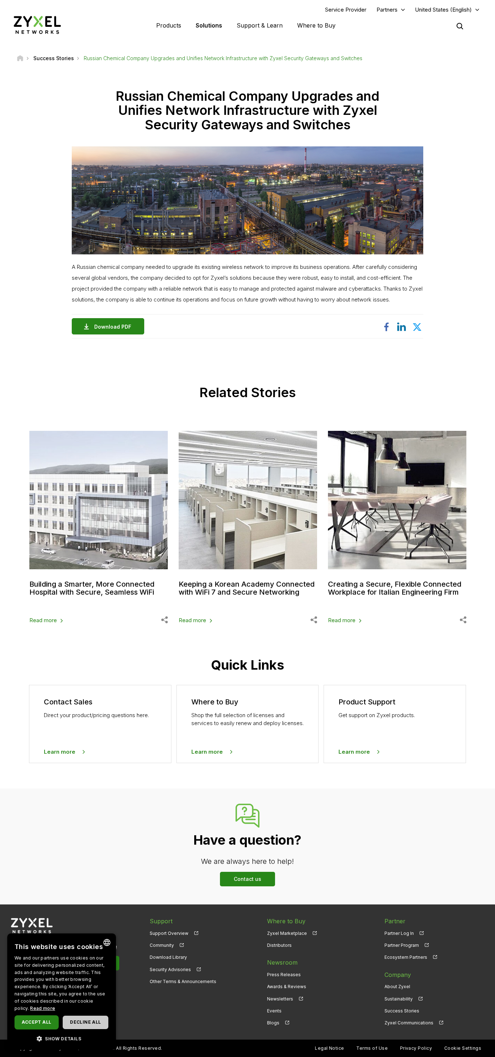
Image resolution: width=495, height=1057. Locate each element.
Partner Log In (399, 933)
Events (274, 1011)
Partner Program (401, 945)
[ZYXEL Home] (37, 24)
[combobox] (107, 942)
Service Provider (345, 9)
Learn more (59, 751)
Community (162, 945)
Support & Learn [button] (260, 25)
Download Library (168, 957)
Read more (43, 620)
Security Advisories (170, 969)
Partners (387, 9)
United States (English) (443, 9)
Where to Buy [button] (316, 25)
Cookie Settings (462, 1048)
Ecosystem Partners (405, 957)
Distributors (279, 945)
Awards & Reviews (286, 986)
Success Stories (401, 1011)
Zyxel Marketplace (287, 933)
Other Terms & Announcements (183, 981)
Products (168, 25)
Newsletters (280, 999)
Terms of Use (372, 1048)
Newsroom (282, 962)
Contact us (247, 879)
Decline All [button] (85, 1022)
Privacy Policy (416, 1048)
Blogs (273, 1022)
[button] (61, 1038)
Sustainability (398, 999)
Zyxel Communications (408, 1022)
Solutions (209, 25)
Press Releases (284, 974)
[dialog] (61, 991)
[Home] (20, 58)
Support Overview (169, 933)
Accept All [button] (36, 1022)
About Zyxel (397, 986)
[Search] (459, 26)
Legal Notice (329, 1048)
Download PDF (112, 327)
